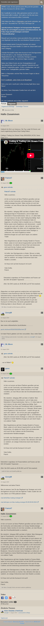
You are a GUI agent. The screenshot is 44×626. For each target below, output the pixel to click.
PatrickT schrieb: (10, 191)
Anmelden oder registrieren (9, 2)
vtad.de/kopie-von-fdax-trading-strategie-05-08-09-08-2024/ (19, 502)
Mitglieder (12, 104)
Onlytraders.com (22, 21)
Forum (3, 104)
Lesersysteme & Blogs (24, 612)
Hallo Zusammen (10, 114)
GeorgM (32, 337)
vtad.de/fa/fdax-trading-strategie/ (11, 498)
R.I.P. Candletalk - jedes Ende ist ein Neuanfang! (16, 80)
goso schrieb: (8, 187)
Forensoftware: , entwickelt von (22, 622)
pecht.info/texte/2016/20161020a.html (12, 329)
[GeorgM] (2, 611)
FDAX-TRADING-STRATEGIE (13, 611)
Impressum (4, 618)
